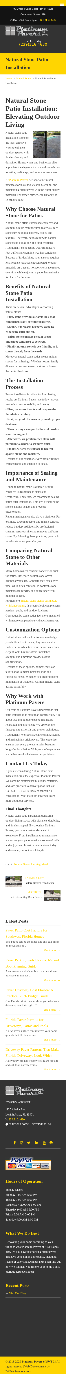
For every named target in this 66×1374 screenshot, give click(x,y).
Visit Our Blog (17, 1293)
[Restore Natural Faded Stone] (14, 886)
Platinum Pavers (33, 31)
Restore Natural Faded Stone (39, 883)
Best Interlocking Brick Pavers (25, 897)
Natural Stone (23, 78)
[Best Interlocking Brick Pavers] (52, 900)
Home (9, 78)
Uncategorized (39, 864)
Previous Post (34, 878)
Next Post (34, 892)
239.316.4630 (17, 1119)
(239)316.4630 (33, 44)
